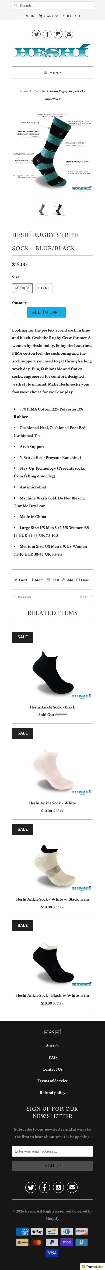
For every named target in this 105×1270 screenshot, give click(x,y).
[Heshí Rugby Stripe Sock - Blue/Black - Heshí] (52, 153)
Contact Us (52, 1069)
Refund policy (53, 1093)
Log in (29, 16)
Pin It (55, 580)
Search (52, 1046)
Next (84, 597)
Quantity (19, 302)
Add (70, 580)
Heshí (30, 1211)
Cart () (51, 16)
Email (85, 580)
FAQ (52, 1057)
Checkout (72, 16)
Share (39, 580)
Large (44, 288)
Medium (22, 288)
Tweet (23, 580)
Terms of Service (52, 1081)
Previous (24, 597)
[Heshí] (52, 52)
